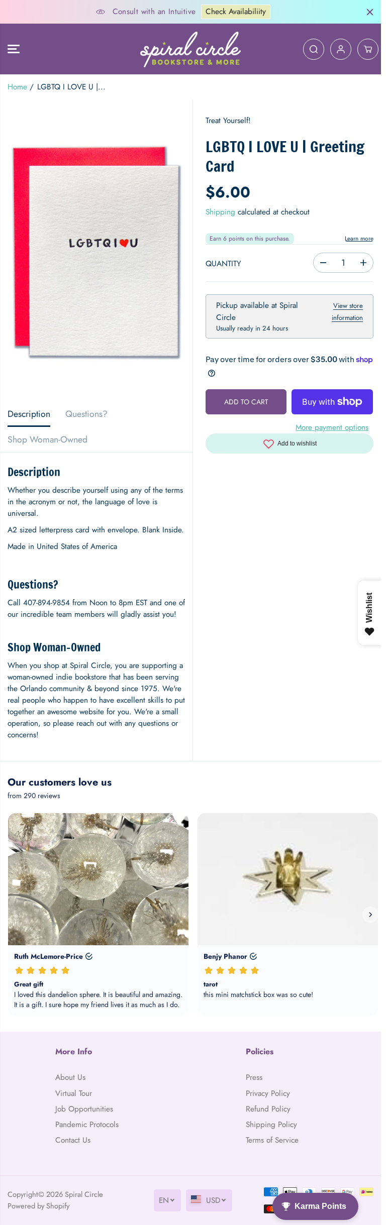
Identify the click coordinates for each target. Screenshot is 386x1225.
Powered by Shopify (38, 1205)
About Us (70, 1077)
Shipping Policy (271, 1124)
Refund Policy (268, 1109)
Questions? (86, 413)
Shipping (220, 211)
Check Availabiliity (236, 11)
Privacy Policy (268, 1093)
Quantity (223, 263)
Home (17, 86)
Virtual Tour (73, 1093)
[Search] (313, 49)
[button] (14, 49)
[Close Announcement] (369, 12)
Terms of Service (272, 1140)
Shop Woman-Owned (47, 439)
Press (254, 1077)
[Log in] (340, 49)
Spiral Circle (84, 1194)
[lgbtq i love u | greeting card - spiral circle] (96, 250)
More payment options (332, 427)
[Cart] (367, 49)
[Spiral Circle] (190, 49)
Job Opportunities (84, 1109)
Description (29, 413)
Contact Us (72, 1140)
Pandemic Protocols (87, 1124)
